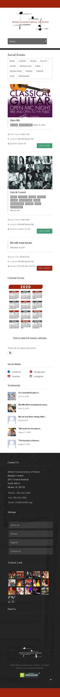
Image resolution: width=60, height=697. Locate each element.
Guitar (13, 66)
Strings (29, 71)
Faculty (43, 61)
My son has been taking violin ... (32, 416)
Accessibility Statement (34, 668)
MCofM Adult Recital (21, 243)
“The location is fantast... (29, 440)
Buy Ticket (44, 268)
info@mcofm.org (23, 502)
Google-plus (39, 372)
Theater (39, 71)
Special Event (16, 71)
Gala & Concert (18, 192)
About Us (15, 525)
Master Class (25, 66)
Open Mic (15, 120)
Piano (37, 66)
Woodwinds (23, 76)
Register (14, 542)
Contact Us (16, 551)
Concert (22, 61)
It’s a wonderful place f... (29, 392)
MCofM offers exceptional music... (33, 404)
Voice (12, 76)
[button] (10, 352)
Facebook (16, 372)
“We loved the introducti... (29, 428)
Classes (14, 533)
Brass (12, 61)
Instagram (38, 376)
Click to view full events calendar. (30, 338)
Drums (33, 61)
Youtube (16, 376)
